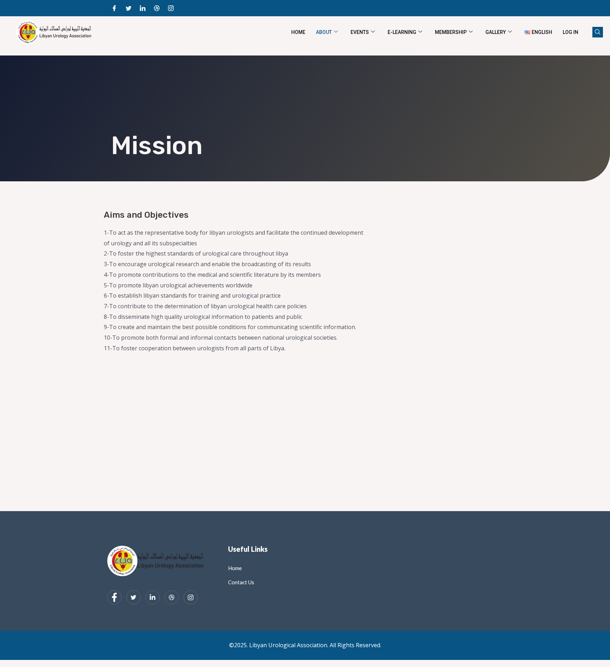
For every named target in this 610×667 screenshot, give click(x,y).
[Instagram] (171, 8)
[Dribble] (156, 8)
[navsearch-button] (597, 32)
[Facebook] (114, 8)
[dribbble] (172, 597)
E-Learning (402, 32)
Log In (570, 32)
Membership (451, 32)
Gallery (495, 32)
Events (360, 32)
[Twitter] (128, 8)
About (324, 32)
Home (298, 32)
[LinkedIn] (142, 8)
